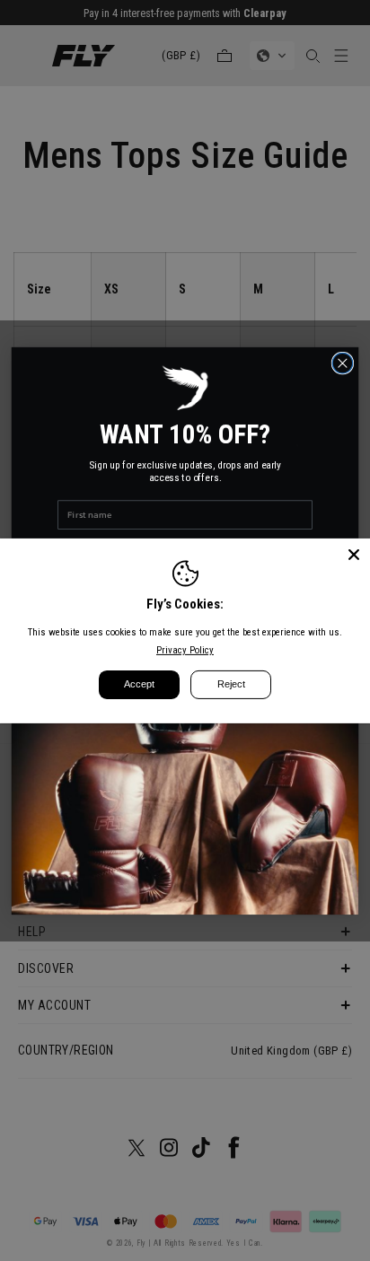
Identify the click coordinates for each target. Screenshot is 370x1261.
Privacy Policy (185, 650)
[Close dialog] (342, 363)
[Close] (354, 554)
